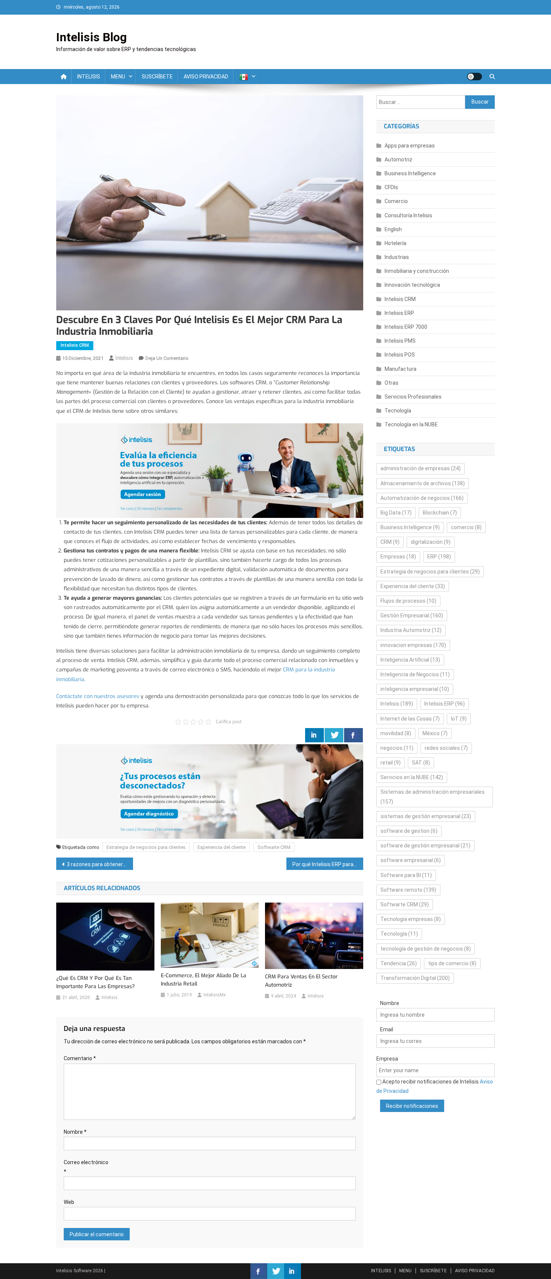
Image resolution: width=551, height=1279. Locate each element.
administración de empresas (420, 468)
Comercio (396, 201)
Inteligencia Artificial (410, 660)
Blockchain (440, 513)
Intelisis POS (400, 355)
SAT (421, 763)
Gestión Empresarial (411, 615)
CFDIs (391, 187)
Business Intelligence (410, 173)
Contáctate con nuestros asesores (97, 696)
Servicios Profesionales (413, 397)
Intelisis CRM (75, 345)
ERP (439, 557)
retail (390, 763)
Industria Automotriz (411, 630)
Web (69, 1202)
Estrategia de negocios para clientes (146, 847)
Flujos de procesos (408, 601)
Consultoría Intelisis (408, 215)
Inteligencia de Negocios (415, 674)
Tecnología (398, 411)
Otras (391, 383)
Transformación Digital (415, 978)
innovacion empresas (413, 645)
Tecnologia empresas (410, 919)
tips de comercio (452, 963)
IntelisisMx (215, 995)
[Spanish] (246, 76)
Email (386, 1029)
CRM (390, 542)
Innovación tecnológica (412, 285)
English (393, 229)
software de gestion (408, 831)
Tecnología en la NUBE (411, 424)
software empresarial (410, 860)
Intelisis (124, 358)
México (435, 733)
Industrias (397, 257)
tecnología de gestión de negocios (425, 949)
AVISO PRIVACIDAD (206, 77)
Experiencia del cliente (222, 847)
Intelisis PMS (400, 341)
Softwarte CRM (274, 847)
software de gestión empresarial (425, 846)
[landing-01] (209, 790)
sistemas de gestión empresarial (425, 816)
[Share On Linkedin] (314, 735)
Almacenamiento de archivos (422, 483)
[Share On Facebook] (353, 735)
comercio (466, 527)
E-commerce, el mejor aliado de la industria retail (203, 979)
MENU (118, 77)
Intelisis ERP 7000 (406, 327)
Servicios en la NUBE (411, 777)
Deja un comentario (167, 358)
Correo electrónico (86, 1167)
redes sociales (446, 748)
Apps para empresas (410, 146)
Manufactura (400, 369)
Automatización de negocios (422, 498)
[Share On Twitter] (334, 735)
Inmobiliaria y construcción (417, 271)
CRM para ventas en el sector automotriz (301, 981)
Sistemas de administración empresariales (432, 796)
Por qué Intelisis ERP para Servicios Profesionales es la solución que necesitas (327, 864)
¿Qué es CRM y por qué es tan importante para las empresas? (95, 982)
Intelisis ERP (399, 313)
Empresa (387, 1059)
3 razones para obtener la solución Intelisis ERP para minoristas (100, 864)
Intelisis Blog (91, 37)
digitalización (431, 542)
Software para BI (406, 875)
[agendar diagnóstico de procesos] (209, 470)
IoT (459, 719)
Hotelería (395, 243)
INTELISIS (88, 77)
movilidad (395, 733)
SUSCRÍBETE (157, 77)
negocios (396, 748)
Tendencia (398, 963)
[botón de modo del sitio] (474, 76)
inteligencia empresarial (414, 689)
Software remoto (408, 890)
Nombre (75, 1132)
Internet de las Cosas (410, 719)
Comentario (80, 1058)
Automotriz (398, 159)
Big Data (396, 513)
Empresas (398, 557)
